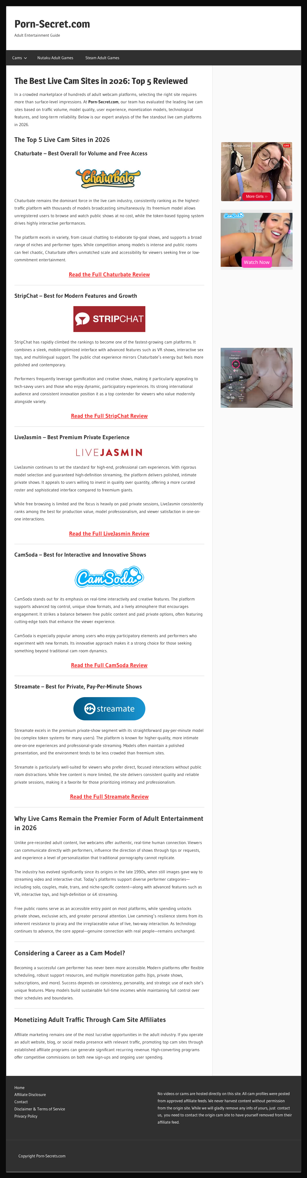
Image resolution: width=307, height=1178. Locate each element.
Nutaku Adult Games (55, 57)
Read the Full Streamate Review (109, 796)
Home (19, 1087)
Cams (17, 57)
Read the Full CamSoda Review (109, 665)
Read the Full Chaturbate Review (109, 274)
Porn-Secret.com (52, 23)
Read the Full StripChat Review (109, 415)
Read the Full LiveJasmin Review (109, 533)
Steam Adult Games (102, 57)
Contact (21, 1101)
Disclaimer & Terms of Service (39, 1108)
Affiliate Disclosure (30, 1094)
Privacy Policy (25, 1116)
